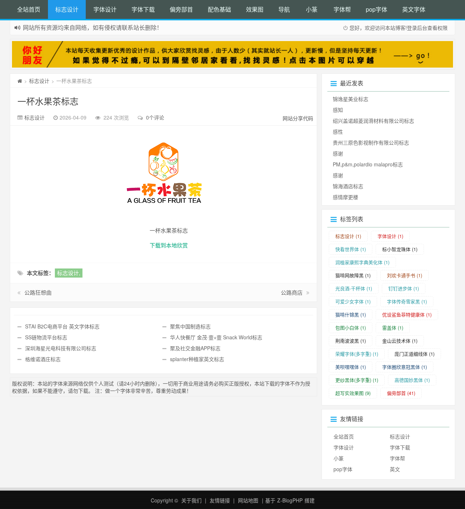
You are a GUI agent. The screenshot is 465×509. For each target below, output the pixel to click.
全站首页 (28, 9)
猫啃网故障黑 (353, 275)
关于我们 (191, 500)
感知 (338, 109)
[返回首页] (19, 80)
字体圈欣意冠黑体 (404, 366)
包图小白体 (350, 327)
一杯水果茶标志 (47, 100)
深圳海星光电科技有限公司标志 (60, 348)
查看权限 (437, 27)
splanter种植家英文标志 (197, 359)
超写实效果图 (353, 392)
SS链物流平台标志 (46, 337)
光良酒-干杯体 (353, 288)
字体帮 (342, 9)
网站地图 (248, 500)
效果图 (254, 9)
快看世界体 (350, 249)
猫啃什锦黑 (350, 314)
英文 (395, 469)
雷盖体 (392, 327)
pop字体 (376, 9)
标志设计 (66, 9)
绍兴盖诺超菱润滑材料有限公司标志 (373, 120)
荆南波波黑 (350, 340)
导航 (284, 9)
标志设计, (68, 272)
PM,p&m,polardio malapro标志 (368, 164)
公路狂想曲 (38, 292)
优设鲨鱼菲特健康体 (407, 314)
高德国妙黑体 (412, 379)
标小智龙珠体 (399, 249)
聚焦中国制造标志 (190, 326)
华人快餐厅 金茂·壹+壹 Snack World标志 (216, 337)
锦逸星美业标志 (350, 98)
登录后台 (417, 27)
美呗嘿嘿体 (350, 366)
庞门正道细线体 (414, 353)
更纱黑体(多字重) (356, 379)
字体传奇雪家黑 (407, 301)
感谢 (338, 153)
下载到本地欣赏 (169, 245)
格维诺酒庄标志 (43, 359)
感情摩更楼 (345, 197)
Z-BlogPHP (290, 500)
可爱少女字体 (353, 301)
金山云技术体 (399, 340)
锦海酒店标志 (348, 186)
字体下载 (143, 9)
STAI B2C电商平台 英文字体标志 (62, 326)
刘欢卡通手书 (404, 275)
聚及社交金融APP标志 (195, 348)
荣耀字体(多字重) (356, 353)
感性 (338, 131)
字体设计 (105, 9)
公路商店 (292, 292)
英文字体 (413, 9)
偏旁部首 (181, 9)
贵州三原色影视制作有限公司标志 (371, 142)
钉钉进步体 (403, 288)
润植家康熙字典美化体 (362, 262)
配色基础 (219, 9)
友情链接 (220, 500)
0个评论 (155, 117)
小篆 (312, 9)
